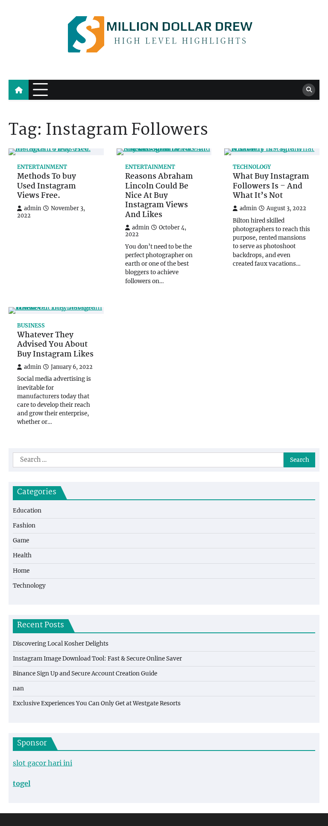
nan (18, 688)
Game (21, 540)
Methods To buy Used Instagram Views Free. (46, 186)
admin (32, 208)
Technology (252, 167)
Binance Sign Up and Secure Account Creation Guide (85, 673)
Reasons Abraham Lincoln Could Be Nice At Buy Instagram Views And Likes (159, 196)
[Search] (308, 90)
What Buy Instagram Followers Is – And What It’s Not (271, 186)
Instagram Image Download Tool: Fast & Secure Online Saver (97, 658)
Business (31, 325)
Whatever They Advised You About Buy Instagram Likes (55, 345)
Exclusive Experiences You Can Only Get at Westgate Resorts (97, 703)
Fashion (24, 525)
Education (27, 510)
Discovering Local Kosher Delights (60, 643)
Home (21, 570)
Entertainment (42, 167)
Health (22, 555)
